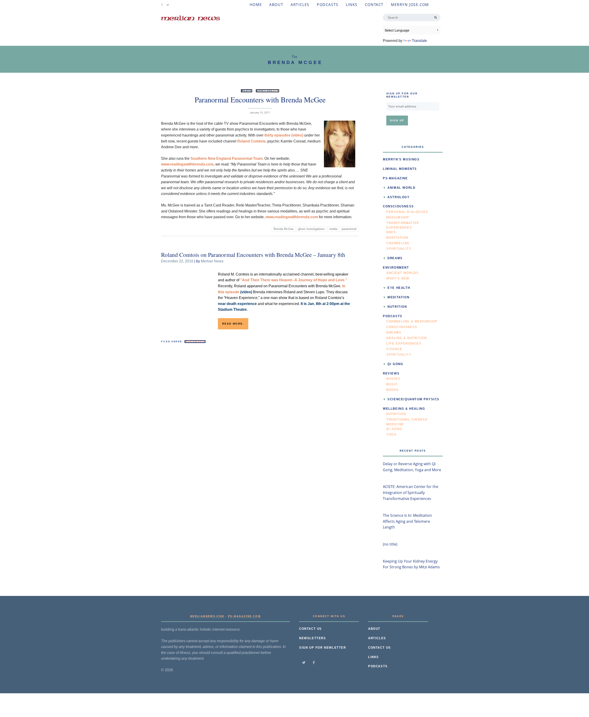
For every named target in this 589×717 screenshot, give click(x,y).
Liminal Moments (400, 169)
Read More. (233, 323)
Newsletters (312, 638)
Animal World (401, 187)
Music (392, 384)
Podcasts (327, 4)
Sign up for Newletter (322, 647)
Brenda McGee (284, 229)
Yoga (391, 434)
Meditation (397, 237)
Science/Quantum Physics (413, 399)
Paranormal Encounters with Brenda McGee (260, 100)
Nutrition (397, 306)
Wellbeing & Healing (404, 408)
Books (392, 390)
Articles (300, 4)
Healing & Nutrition (406, 338)
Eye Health (398, 288)
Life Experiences (404, 343)
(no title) (390, 544)
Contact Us (310, 628)
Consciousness (398, 206)
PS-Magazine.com (244, 616)
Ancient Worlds (402, 273)
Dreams (395, 258)
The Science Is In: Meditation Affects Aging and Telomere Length (407, 521)
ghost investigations (311, 229)
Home (256, 4)
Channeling (398, 243)
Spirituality (267, 91)
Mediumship (195, 341)
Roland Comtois (251, 141)
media (333, 229)
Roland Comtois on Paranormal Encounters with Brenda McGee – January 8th (253, 254)
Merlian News (212, 261)
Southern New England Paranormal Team (227, 158)
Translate (419, 41)
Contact (374, 4)
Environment (396, 267)
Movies (393, 378)
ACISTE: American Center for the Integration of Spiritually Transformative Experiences (410, 492)
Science (394, 349)
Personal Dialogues (407, 212)
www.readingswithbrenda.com (187, 164)
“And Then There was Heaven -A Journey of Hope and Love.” (293, 280)
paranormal (349, 229)
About (276, 4)
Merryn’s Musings (401, 159)
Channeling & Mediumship (412, 321)
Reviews (391, 373)
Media (246, 91)
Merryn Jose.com (410, 4)
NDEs (391, 232)
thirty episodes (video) (283, 135)
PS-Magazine (395, 178)
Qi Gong (395, 364)
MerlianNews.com (207, 616)
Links (352, 4)
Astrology (398, 197)
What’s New (397, 278)
